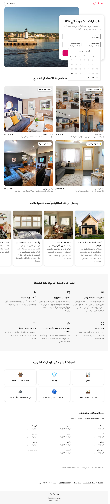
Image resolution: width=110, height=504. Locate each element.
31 (88, 78)
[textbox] (91, 46)
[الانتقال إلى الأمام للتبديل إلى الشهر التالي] (72, 51)
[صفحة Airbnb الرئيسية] (98, 3)
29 (97, 78)
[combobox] (81, 38)
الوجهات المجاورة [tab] (76, 418)
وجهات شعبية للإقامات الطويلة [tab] (94, 418)
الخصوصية (57, 500)
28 (72, 73)
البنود (50, 500)
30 (93, 78)
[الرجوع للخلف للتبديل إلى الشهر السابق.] (96, 51)
